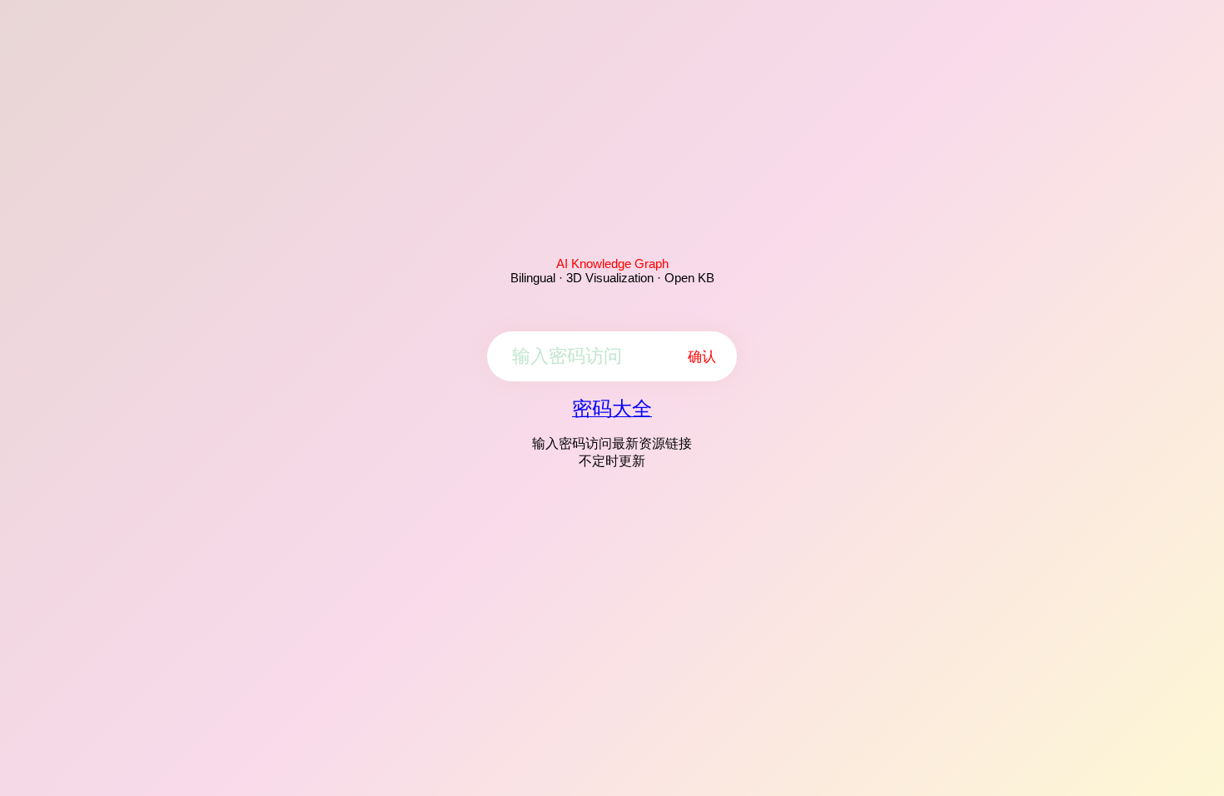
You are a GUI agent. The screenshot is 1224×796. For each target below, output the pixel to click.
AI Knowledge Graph (612, 263)
